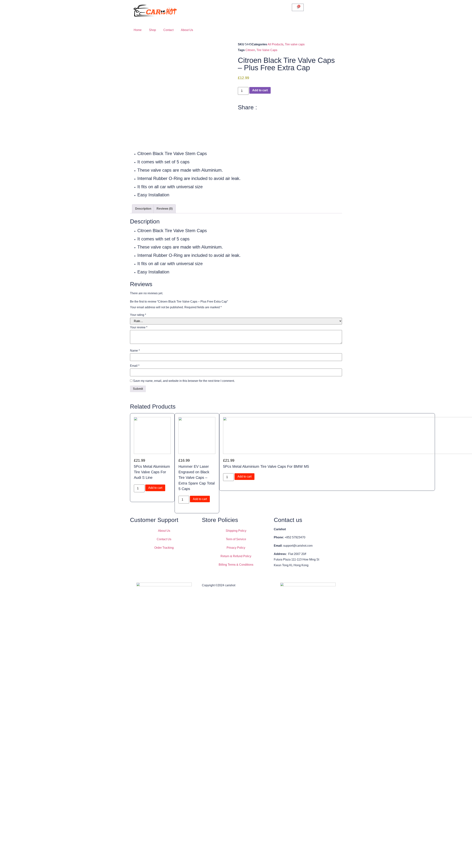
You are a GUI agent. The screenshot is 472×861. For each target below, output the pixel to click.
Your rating (138, 314)
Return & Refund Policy (236, 556)
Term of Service (236, 539)
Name (135, 350)
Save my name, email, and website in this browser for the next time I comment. (184, 380)
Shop (152, 30)
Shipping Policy (236, 530)
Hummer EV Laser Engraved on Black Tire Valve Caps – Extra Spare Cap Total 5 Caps (196, 477)
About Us (187, 30)
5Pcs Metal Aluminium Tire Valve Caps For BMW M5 (266, 466)
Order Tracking (164, 547)
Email (134, 365)
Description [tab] (143, 208)
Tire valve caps (295, 44)
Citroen (250, 50)
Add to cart (260, 90)
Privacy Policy (236, 547)
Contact (168, 30)
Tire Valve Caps (266, 50)
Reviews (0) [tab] (165, 208)
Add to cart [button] (155, 487)
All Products (275, 44)
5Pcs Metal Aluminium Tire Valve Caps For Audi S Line (152, 472)
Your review (138, 327)
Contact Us (164, 539)
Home (138, 30)
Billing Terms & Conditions (236, 564)
